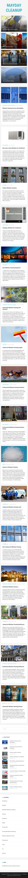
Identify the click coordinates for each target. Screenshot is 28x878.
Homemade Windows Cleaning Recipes (13, 706)
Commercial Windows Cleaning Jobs (12, 507)
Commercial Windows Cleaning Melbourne (13, 624)
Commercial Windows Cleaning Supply (12, 347)
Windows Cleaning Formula (9, 105)
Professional (6, 384)
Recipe (4, 464)
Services (4, 814)
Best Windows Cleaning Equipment (12, 267)
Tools (3, 844)
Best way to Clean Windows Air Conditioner (14, 148)
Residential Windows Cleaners (10, 587)
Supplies (4, 344)
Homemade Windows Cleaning (9, 304)
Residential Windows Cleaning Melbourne (13, 666)
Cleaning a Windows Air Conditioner (12, 228)
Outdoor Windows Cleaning (10, 188)
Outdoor (4, 185)
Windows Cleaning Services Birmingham (13, 108)
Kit (2, 848)
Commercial (5, 504)
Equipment (5, 264)
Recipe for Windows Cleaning (10, 467)
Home (19, 875)
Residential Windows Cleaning (9, 583)
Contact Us (14, 875)
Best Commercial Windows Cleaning (12, 547)
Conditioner (5, 145)
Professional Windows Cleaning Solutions (13, 387)
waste (9, 865)
